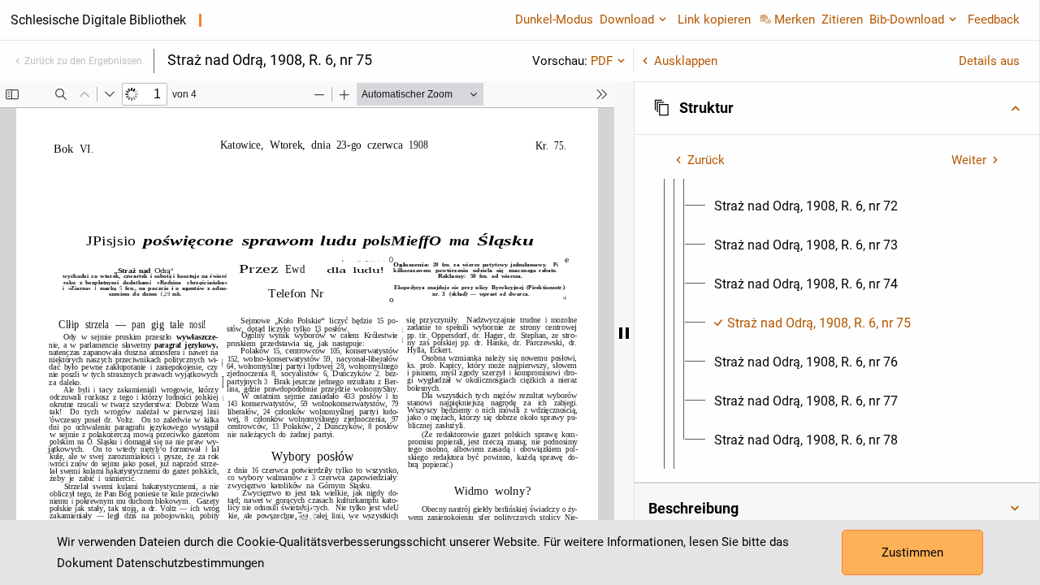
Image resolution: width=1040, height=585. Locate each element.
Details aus (989, 61)
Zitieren (842, 19)
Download (627, 19)
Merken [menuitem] (794, 19)
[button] (837, 108)
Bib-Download (906, 19)
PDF (602, 61)
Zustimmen (912, 552)
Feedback (994, 19)
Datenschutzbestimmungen (190, 563)
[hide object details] (624, 333)
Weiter (968, 160)
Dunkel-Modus (554, 19)
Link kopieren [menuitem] (714, 19)
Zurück (706, 160)
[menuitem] (806, 206)
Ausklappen (685, 61)
